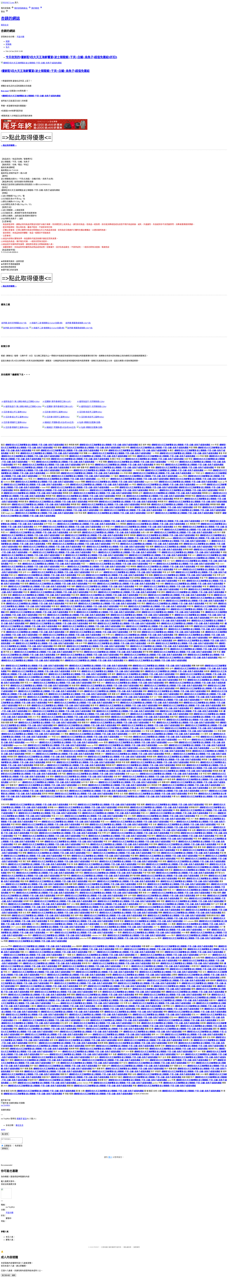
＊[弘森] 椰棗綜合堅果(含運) (89, 422)
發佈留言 (5, 1148)
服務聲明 (136, 1247)
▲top (3, 1129)
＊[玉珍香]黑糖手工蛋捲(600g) (13, 422)
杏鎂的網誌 (10, 18)
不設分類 (20, 37)
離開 (13, 1275)
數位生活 (19, 1125)
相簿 (8, 41)
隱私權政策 (127, 1247)
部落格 (8, 44)
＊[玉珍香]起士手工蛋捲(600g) (13, 412)
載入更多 (5, 1134)
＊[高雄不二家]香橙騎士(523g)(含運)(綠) (46, 323)
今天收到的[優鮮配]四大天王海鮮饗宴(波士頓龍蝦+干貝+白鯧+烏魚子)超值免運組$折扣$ (61, 57)
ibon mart (5, 91)
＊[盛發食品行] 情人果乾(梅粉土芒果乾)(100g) (20, 401)
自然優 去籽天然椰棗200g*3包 (13, 323)
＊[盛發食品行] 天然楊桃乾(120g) (90, 401)
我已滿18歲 (6, 1275)
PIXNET (96, 1247)
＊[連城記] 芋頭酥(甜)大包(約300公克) (58, 422)
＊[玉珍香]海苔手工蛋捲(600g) (89, 412)
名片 (8, 47)
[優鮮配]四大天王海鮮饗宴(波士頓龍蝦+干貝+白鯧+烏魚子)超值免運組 (45, 70)
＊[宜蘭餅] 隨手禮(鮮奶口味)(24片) (56, 401)
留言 (25, 1119)
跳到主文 (5, 25)
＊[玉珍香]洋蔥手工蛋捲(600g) (55, 412)
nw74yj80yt (5, 1105)
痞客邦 (19, 1119)
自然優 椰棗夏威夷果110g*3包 (78, 323)
